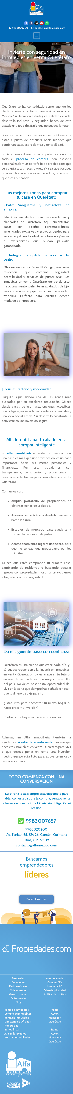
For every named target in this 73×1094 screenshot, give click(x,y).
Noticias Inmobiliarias (17, 1037)
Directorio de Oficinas (17, 1021)
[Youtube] (42, 23)
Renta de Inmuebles (16, 1017)
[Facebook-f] (31, 23)
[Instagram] (36, 23)
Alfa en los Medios (15, 1033)
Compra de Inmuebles (17, 1013)
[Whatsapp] (47, 23)
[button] (36, 35)
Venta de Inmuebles (16, 1009)
